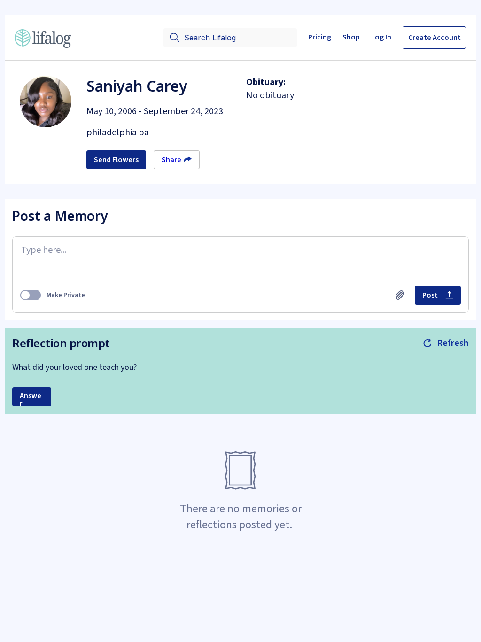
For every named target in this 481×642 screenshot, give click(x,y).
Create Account (434, 37)
